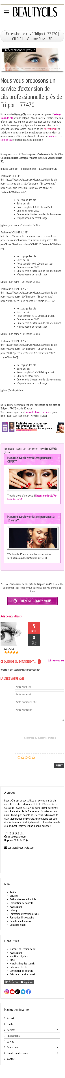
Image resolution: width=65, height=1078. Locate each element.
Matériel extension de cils (23, 949)
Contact (11, 1059)
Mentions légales (19, 956)
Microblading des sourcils (23, 963)
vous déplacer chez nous (38, 412)
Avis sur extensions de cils (23, 974)
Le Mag (13, 910)
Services (14, 895)
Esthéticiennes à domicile (23, 899)
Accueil (10, 1018)
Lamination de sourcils (21, 903)
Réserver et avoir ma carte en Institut (24, 430)
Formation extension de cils (24, 914)
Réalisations (16, 906)
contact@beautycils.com (21, 847)
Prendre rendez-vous (20, 921)
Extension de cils (18, 967)
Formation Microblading (22, 917)
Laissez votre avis (56, 660)
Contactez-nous (18, 924)
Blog (12, 960)
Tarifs (13, 892)
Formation (12, 1047)
